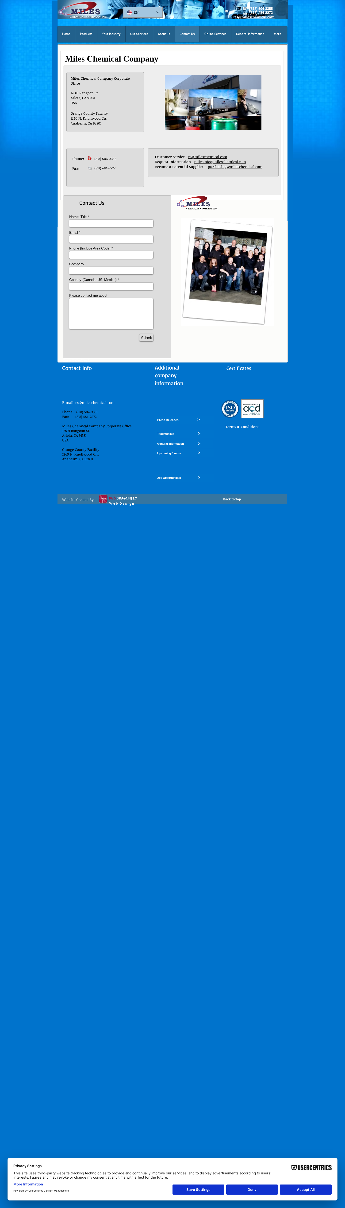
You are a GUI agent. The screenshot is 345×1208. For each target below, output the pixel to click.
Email (73, 232)
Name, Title (78, 216)
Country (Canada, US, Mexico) (93, 279)
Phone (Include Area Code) (90, 248)
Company (76, 264)
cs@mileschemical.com (207, 156)
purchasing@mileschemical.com (235, 166)
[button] (86, 34)
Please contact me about (88, 295)
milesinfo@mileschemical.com (220, 161)
